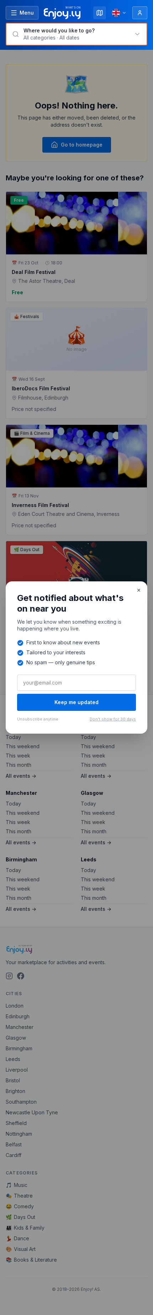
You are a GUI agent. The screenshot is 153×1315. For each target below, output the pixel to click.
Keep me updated (76, 702)
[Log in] (139, 12)
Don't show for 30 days (113, 719)
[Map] (99, 12)
